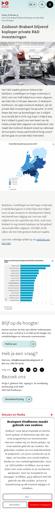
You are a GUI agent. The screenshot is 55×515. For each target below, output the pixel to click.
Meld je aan (11, 344)
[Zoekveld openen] (42, 4)
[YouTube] (35, 369)
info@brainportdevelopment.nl (27, 360)
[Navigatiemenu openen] (50, 4)
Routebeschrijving (14, 399)
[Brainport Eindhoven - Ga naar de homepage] (5, 4)
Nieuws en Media (13, 414)
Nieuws (13, 15)
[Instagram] (21, 369)
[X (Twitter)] (42, 369)
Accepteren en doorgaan (39, 505)
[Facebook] (15, 369)
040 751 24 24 (17, 363)
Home (4, 15)
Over (27, 497)
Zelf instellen (14, 505)
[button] (51, 414)
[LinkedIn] (28, 369)
